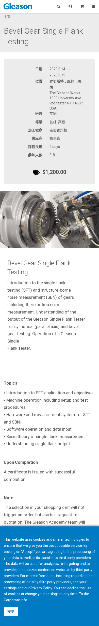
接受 (10, 611)
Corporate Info (15, 600)
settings (52, 594)
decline (73, 588)
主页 (7, 17)
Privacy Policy (41, 588)
